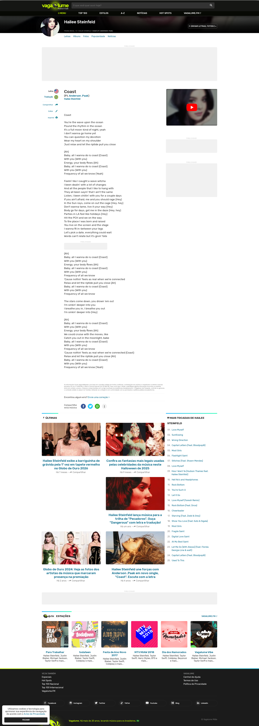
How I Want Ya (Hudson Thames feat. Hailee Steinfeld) (190, 473)
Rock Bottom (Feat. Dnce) (184, 505)
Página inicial (69, 31)
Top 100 (82, 13)
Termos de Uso (190, 680)
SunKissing (177, 435)
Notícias (142, 13)
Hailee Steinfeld (79, 21)
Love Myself (178, 429)
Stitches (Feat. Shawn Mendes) (187, 460)
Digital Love (180, 536)
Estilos (104, 13)
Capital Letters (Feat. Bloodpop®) (188, 445)
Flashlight (180, 455)
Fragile (178, 531)
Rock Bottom (178, 485)
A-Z (123, 13)
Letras (67, 36)
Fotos (86, 36)
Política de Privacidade (195, 684)
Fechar (26, 720)
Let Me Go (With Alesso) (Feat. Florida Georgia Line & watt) (190, 548)
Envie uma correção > (99, 397)
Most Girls (177, 450)
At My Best (180, 541)
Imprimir (51, 118)
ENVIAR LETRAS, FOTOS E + (203, 26)
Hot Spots (165, 13)
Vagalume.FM (191, 13)
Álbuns (76, 36)
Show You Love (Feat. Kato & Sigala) (190, 521)
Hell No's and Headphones (185, 479)
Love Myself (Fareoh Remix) (185, 500)
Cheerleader (178, 510)
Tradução (48, 97)
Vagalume (55, 5)
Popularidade (98, 36)
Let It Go (176, 495)
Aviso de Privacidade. (34, 714)
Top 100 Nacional (50, 684)
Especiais (46, 677)
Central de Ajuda (191, 677)
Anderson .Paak (78, 95)
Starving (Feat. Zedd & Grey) (186, 516)
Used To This (178, 560)
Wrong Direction (180, 440)
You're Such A (179, 490)
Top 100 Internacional (52, 687)
